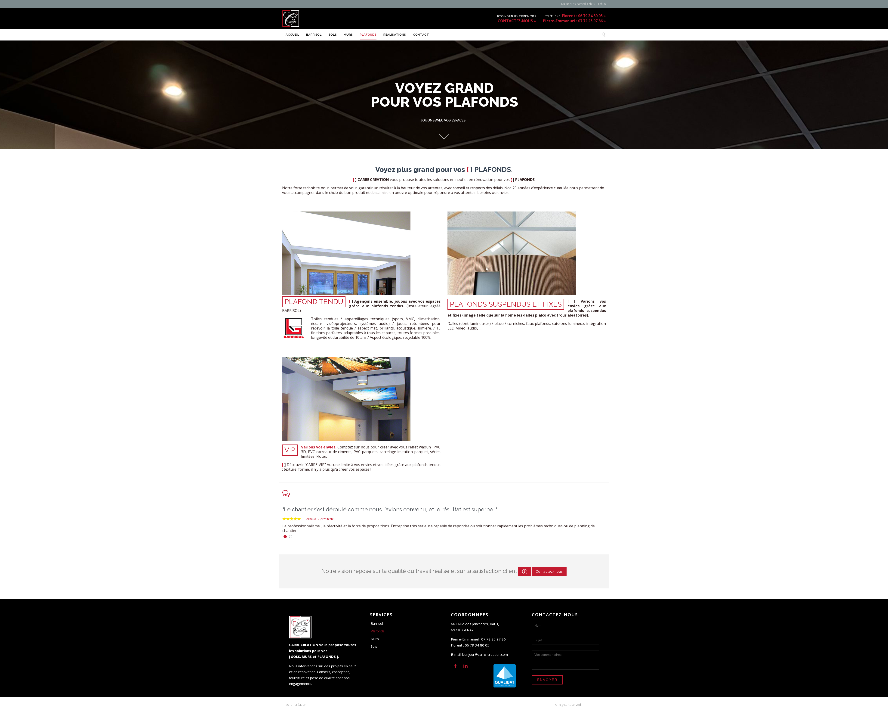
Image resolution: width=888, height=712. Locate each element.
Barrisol (377, 623)
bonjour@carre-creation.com (485, 654)
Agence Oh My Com (320, 705)
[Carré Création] (290, 18)
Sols (374, 646)
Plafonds (378, 631)
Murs (375, 638)
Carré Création (592, 705)
